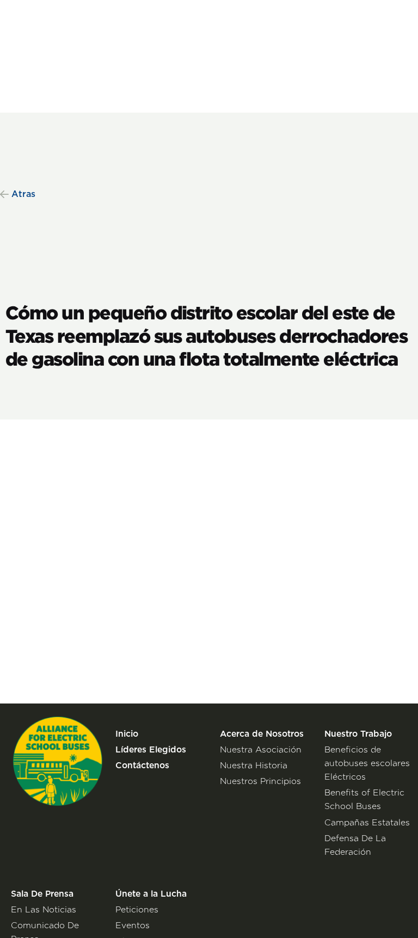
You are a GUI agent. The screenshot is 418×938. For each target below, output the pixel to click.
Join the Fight (363, 19)
